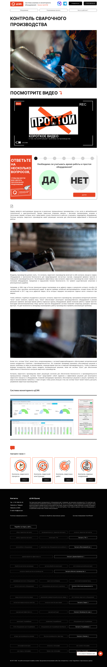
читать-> (24, 479)
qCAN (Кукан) (34, 498)
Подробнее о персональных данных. (83, 660)
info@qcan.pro (75, 3)
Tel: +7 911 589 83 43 (16, 502)
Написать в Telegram (16, 505)
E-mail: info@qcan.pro (16, 510)
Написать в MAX (15, 508)
